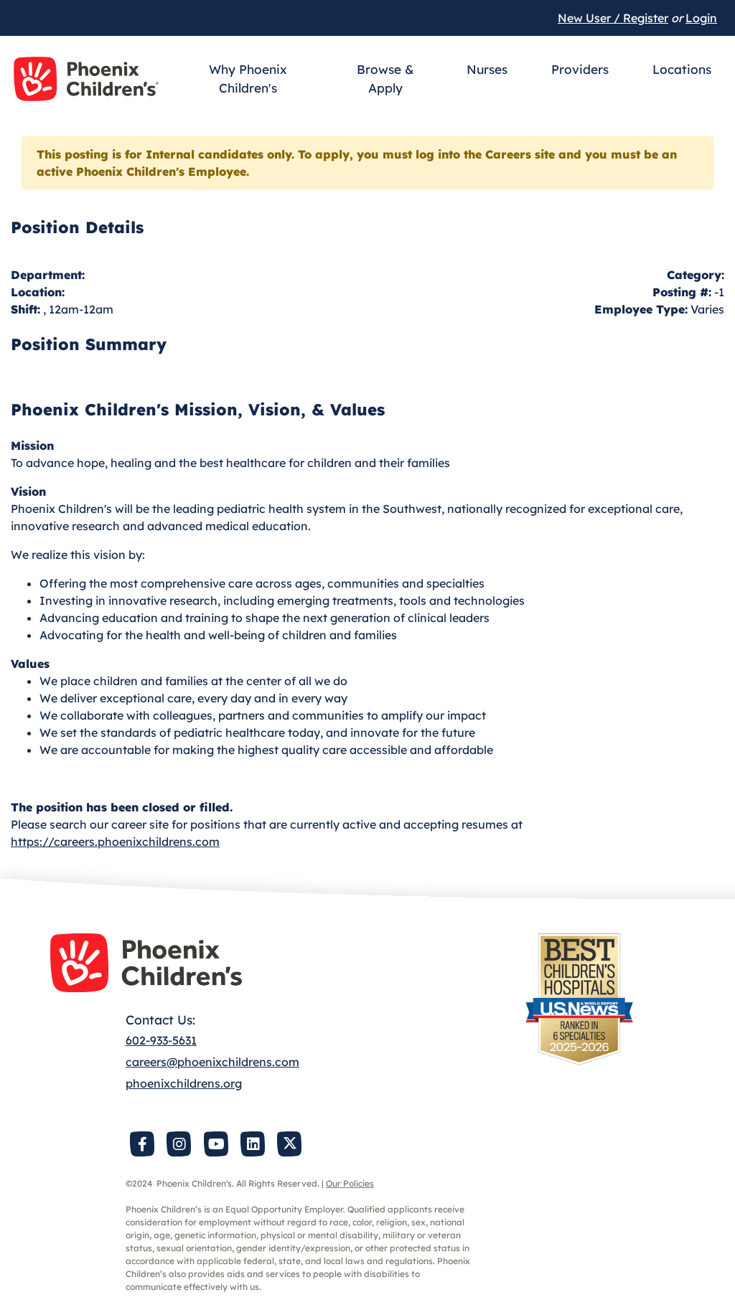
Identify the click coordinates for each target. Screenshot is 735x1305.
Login (701, 18)
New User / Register (613, 18)
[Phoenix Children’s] (86, 79)
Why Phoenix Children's (248, 78)
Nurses (487, 69)
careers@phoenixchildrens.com (212, 1062)
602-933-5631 (161, 1040)
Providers (580, 69)
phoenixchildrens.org (184, 1083)
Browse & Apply (385, 78)
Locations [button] (681, 69)
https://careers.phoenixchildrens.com (115, 841)
